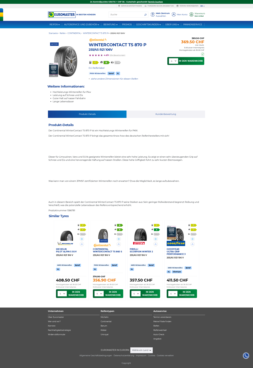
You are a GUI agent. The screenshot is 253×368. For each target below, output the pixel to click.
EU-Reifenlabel (96, 68)
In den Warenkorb (191, 61)
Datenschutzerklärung (124, 355)
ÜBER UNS (171, 24)
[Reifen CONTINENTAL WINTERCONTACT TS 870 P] (65, 61)
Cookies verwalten (165, 355)
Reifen (156, 326)
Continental (106, 321)
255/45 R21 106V (101, 50)
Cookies (151, 355)
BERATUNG (109, 24)
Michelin (104, 317)
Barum (104, 326)
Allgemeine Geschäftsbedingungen (95, 355)
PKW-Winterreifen (97, 73)
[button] (82, 239)
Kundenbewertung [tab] (165, 114)
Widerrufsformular (56, 334)
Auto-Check (158, 334)
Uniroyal (104, 334)
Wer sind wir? (54, 321)
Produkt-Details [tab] (87, 114)
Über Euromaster (56, 317)
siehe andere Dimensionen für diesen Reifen (114, 79)
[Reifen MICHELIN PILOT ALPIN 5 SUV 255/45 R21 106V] (66, 233)
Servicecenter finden (131, 6)
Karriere (51, 326)
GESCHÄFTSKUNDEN (147, 24)
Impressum (141, 355)
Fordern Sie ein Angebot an (160, 6)
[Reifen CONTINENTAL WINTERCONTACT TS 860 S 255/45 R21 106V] (103, 231)
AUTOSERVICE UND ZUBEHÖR (80, 24)
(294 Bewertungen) (117, 55)
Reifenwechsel (160, 330)
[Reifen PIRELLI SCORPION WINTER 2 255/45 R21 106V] (140, 233)
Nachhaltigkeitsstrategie (59, 330)
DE (201, 6)
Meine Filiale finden (162, 321)
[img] (82, 239)
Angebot (157, 339)
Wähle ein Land (140, 350)
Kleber (104, 330)
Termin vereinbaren (188, 6)
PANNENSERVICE (192, 24)
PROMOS (127, 24)
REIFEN (54, 24)
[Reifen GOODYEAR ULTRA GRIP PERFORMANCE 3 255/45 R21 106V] (177, 233)
